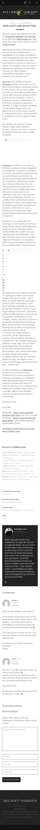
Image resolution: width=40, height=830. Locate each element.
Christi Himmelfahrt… (12, 502)
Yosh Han (6, 82)
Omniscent (6, 84)
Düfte (5, 510)
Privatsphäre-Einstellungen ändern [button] (20, 812)
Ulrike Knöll (26, 23)
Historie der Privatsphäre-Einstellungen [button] (20, 814)
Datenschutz (20, 809)
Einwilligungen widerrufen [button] (20, 817)
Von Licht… (7, 494)
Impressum (20, 806)
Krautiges (28, 510)
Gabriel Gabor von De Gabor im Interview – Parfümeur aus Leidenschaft (18, 455)
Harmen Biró (7, 460)
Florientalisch (16, 510)
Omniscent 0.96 (8, 44)
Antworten (15, 605)
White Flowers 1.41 (24, 39)
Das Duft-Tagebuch (20, 800)
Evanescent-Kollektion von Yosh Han (20, 36)
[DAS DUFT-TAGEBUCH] (20, 15)
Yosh (4, 518)
